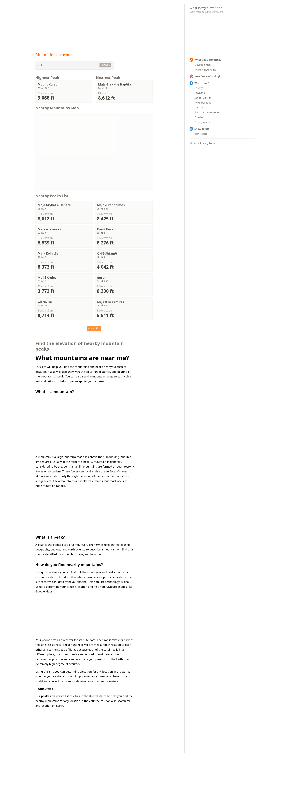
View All (94, 328)
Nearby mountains (205, 69)
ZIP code (199, 107)
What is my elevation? (207, 60)
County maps (202, 122)
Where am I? (202, 83)
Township (200, 93)
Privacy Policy (207, 143)
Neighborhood (203, 102)
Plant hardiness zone (206, 112)
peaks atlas (49, 696)
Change (105, 65)
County (198, 88)
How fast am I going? (207, 76)
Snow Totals (201, 129)
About (193, 143)
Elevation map (202, 64)
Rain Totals (200, 133)
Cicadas (198, 117)
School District (202, 97)
